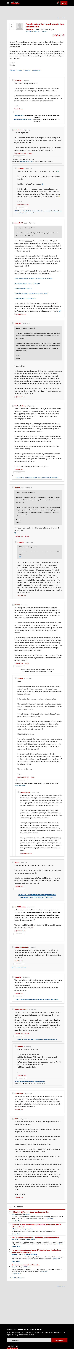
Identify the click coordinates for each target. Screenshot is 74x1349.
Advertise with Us (61, 17)
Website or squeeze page (23, 288)
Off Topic (26, 1214)
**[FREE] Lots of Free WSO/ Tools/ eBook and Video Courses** (37, 1039)
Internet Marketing (31, 1254)
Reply (14, 1234)
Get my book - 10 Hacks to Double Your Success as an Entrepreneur (37, 477)
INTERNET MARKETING (33, 31)
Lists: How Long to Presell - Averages (27, 283)
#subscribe (27, 70)
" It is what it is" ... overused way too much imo (30, 1212)
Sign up (63, 3)
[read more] (50, 1218)
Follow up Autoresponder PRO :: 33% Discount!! (30, 1081)
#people (19, 70)
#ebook (12, 70)
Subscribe (44, 31)
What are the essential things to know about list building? (33, 278)
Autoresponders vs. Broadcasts (25, 298)
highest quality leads (26, 161)
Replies (14, 1221)
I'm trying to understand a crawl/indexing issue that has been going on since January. (36, 1251)
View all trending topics (17, 1278)
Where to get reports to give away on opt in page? (31, 293)
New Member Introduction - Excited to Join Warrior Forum (35, 1237)
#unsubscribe (36, 70)
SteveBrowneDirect (20, 785)
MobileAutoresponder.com (22, 119)
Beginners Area (28, 1229)
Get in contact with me (19, 967)
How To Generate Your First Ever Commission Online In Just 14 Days (37, 999)
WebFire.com (19, 115)
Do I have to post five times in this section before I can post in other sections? (36, 1225)
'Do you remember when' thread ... (26, 1264)
